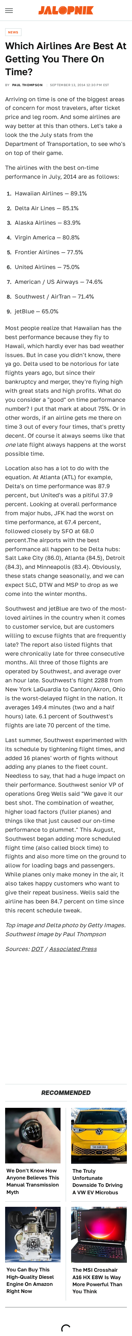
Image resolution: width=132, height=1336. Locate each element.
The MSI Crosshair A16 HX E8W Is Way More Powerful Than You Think (97, 1281)
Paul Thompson (27, 85)
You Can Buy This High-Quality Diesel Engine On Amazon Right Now (30, 1280)
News (13, 32)
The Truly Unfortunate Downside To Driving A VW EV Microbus (97, 1182)
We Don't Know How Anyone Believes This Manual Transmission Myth (32, 1181)
